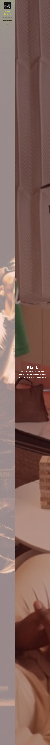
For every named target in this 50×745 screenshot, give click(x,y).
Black (7, 14)
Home (7, 24)
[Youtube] (9, 11)
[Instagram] (5, 11)
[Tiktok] (7, 11)
